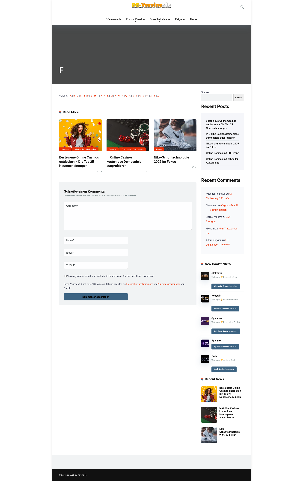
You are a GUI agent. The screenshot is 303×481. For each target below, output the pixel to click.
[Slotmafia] (205, 279)
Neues (193, 19)
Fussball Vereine (135, 19)
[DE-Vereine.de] (151, 6)
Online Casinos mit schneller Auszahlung (222, 161)
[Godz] (205, 362)
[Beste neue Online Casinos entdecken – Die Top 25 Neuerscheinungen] (80, 135)
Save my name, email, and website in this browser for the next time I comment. (110, 276)
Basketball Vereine (160, 19)
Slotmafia (217, 273)
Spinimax (216, 318)
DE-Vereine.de (113, 19)
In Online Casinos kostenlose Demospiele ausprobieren (124, 161)
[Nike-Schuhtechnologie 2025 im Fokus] (175, 135)
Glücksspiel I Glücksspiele (85, 149)
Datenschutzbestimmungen (139, 284)
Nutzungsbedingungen (169, 284)
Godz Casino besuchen (224, 369)
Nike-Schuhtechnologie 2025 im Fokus (171, 159)
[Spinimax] (205, 324)
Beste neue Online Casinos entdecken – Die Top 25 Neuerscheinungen (79, 161)
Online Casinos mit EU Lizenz (222, 153)
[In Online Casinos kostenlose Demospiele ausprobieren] (128, 135)
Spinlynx (216, 340)
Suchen (205, 92)
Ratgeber (180, 19)
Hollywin (216, 295)
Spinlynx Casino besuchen (225, 347)
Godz (214, 356)
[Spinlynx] (205, 346)
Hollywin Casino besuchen (225, 309)
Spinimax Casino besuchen (225, 331)
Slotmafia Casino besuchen (225, 286)
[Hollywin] (205, 301)
